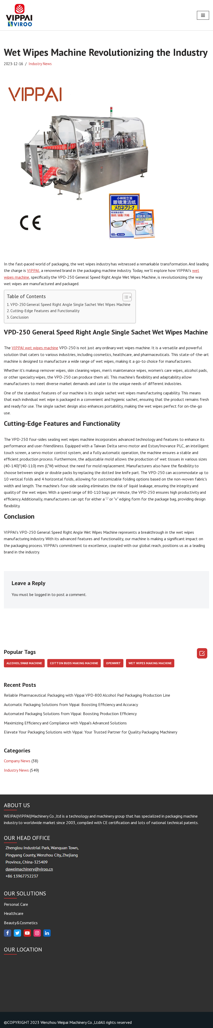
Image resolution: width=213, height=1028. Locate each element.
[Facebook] (7, 933)
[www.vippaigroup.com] (19, 15)
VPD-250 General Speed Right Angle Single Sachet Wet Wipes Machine (70, 304)
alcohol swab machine (24, 663)
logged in (42, 594)
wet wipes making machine (150, 663)
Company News (17, 760)
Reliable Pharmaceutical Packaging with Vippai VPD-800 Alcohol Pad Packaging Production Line (87, 695)
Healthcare (13, 913)
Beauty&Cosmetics (21, 922)
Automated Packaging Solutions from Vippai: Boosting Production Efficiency (70, 713)
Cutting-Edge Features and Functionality (44, 310)
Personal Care (16, 904)
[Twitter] (17, 933)
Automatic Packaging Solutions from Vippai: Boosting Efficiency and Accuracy (71, 704)
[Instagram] (37, 933)
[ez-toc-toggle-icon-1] (124, 297)
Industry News (40, 63)
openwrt (113, 663)
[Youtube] (27, 933)
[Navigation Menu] (203, 15)
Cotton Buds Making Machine (74, 663)
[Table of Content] (127, 297)
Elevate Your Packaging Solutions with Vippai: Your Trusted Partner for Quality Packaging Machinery (90, 732)
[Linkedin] (47, 933)
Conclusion (19, 317)
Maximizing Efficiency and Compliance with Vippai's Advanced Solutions (65, 722)
